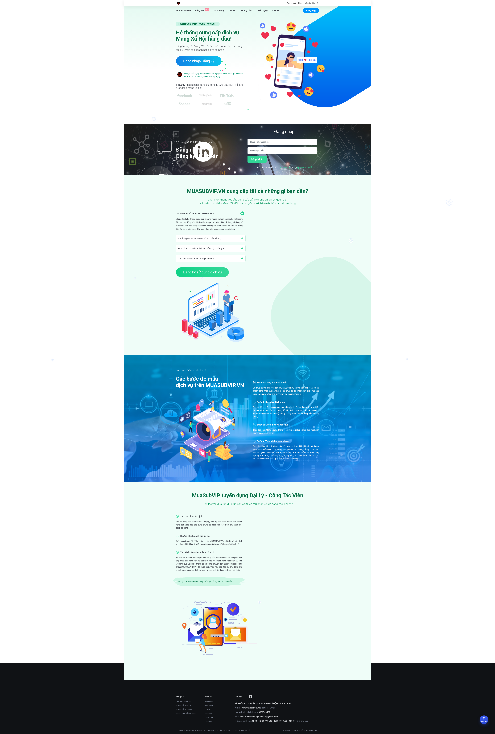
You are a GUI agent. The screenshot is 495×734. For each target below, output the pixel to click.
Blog (300, 3)
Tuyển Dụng (262, 10)
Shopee (208, 713)
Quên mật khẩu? (305, 167)
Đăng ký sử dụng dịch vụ (202, 272)
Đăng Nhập (257, 159)
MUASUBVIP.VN (200, 730)
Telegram (209, 717)
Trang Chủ (291, 3)
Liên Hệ (275, 10)
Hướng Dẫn (246, 10)
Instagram (209, 705)
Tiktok (208, 709)
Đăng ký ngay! (284, 167)
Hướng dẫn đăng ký (184, 709)
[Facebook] (250, 696)
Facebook (209, 701)
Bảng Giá (202, 10)
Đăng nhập (311, 10)
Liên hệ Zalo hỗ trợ (183, 701)
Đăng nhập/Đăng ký (198, 61)
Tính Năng (219, 10)
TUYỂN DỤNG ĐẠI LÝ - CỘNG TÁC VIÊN (196, 24)
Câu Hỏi (232, 10)
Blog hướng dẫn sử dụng (186, 713)
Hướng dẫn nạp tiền (184, 705)
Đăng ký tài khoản (311, 3)
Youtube (208, 721)
